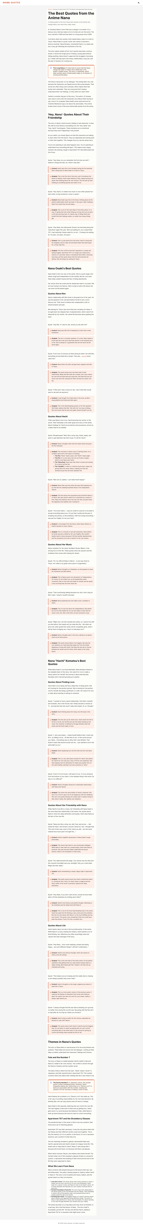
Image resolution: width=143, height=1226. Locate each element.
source (84, 356)
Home (50, 9)
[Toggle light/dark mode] (138, 2)
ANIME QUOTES (11, 2)
